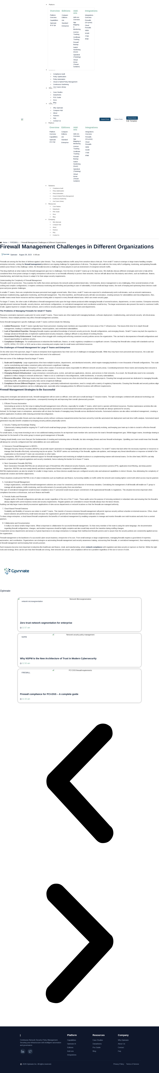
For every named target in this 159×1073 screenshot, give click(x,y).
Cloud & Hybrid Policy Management (63, 196)
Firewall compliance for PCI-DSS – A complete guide (49, 694)
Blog (54, 217)
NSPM (24, 637)
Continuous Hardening (59, 198)
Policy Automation (58, 193)
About (54, 227)
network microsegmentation (32, 601)
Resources (52, 204)
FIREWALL (26, 673)
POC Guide (56, 211)
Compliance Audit (58, 188)
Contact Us (56, 235)
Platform (51, 123)
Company (51, 219)
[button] (79, 784)
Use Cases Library (58, 201)
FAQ (54, 232)
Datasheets (56, 209)
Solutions (51, 185)
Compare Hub (57, 225)
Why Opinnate (57, 222)
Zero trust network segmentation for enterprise (46, 622)
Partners (55, 230)
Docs (54, 214)
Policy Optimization (58, 191)
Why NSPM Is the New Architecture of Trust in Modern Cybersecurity (58, 658)
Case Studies (57, 206)
